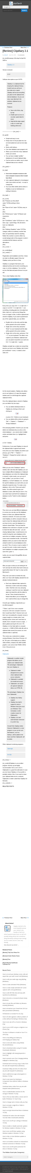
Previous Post (8, 47)
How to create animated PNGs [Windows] (14, 984)
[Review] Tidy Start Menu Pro (11, 952)
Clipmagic (10, 748)
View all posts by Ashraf (11, 945)
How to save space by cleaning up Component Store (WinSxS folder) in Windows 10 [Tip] (15, 1081)
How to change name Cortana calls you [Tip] (15, 1102)
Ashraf (6, 55)
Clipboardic (6, 654)
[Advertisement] (15, 29)
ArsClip (9, 754)
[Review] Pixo (6, 959)
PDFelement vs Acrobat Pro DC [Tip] (13, 1014)
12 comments (21, 55)
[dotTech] (15, 4)
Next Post (24, 47)
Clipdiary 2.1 (10, 64)
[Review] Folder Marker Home (11, 956)
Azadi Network (9, 1171)
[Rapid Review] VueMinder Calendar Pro (10, 963)
